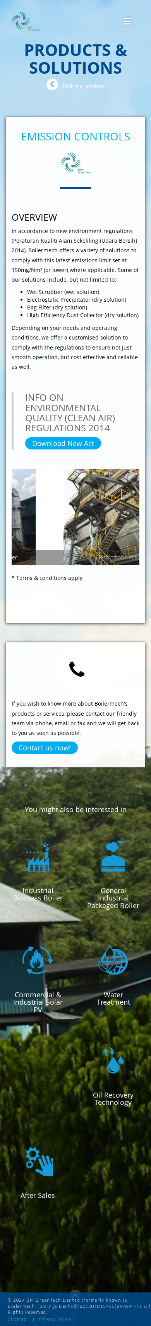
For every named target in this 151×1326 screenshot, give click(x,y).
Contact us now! (45, 747)
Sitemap (17, 1318)
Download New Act (63, 443)
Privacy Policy (55, 1318)
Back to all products (84, 86)
